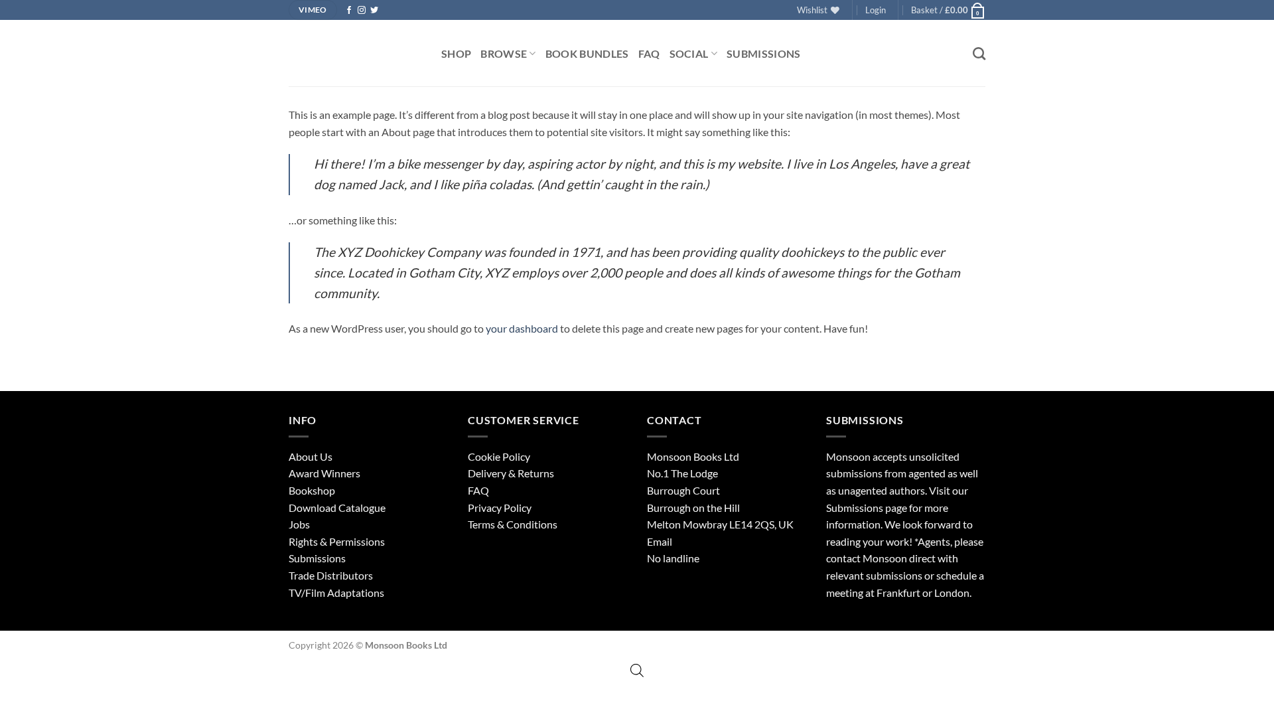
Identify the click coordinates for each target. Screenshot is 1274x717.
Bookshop (312, 490)
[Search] (979, 53)
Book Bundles (587, 53)
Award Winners (324, 473)
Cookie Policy (499, 456)
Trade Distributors (331, 575)
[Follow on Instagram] (362, 10)
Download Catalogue (337, 507)
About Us (310, 456)
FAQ (649, 53)
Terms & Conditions (512, 524)
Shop (456, 53)
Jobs (299, 524)
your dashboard (522, 328)
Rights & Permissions (337, 541)
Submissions (764, 53)
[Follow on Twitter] (374, 10)
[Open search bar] (637, 670)
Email (659, 541)
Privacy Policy (499, 507)
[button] (875, 10)
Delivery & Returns (511, 473)
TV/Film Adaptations (336, 592)
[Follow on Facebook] (349, 10)
